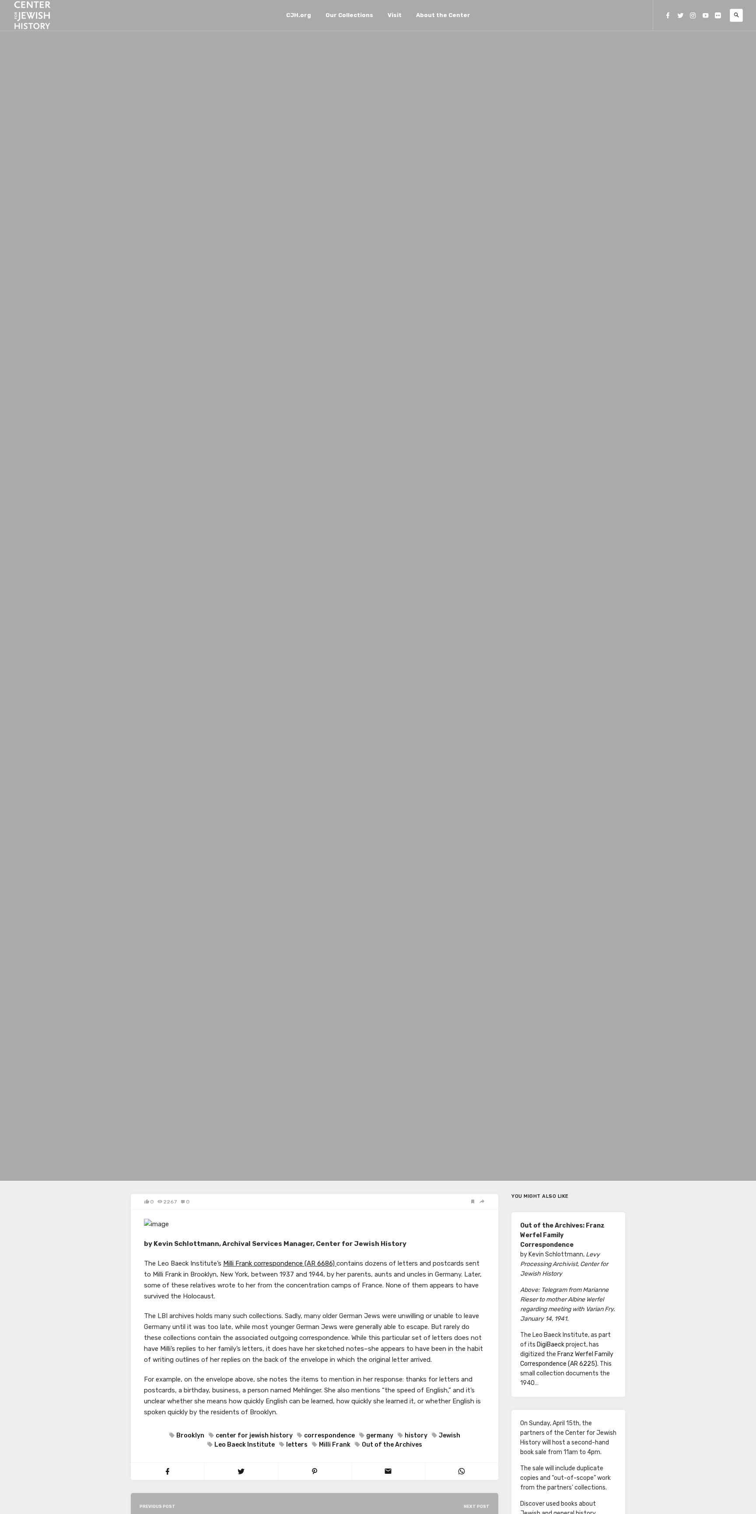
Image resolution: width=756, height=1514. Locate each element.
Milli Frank (334, 1444)
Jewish (449, 1435)
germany (379, 1435)
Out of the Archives (392, 1444)
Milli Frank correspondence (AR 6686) (279, 1263)
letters (297, 1444)
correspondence (329, 1435)
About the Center (443, 15)
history (416, 1435)
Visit (395, 15)
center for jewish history (254, 1435)
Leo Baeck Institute (244, 1444)
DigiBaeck (550, 1344)
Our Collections (349, 15)
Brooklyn (190, 1435)
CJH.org (298, 15)
